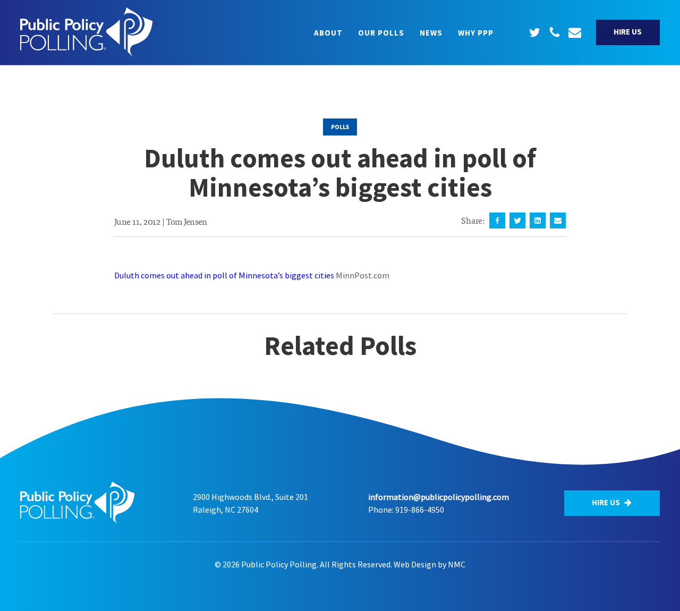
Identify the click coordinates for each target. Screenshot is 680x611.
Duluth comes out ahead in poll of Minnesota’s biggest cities (224, 275)
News (431, 33)
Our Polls (381, 33)
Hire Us (628, 32)
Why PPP (476, 33)
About (328, 33)
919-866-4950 (419, 509)
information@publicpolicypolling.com (438, 496)
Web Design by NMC (429, 564)
